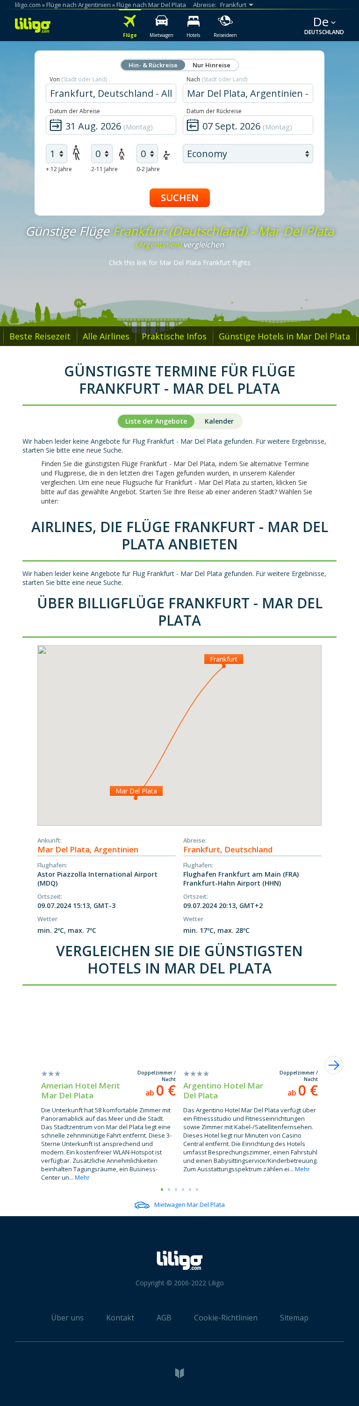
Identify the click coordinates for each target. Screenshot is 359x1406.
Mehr (82, 1177)
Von (78, 79)
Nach (217, 79)
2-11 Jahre (104, 169)
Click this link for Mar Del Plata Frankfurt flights (180, 262)
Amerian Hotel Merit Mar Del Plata (80, 1090)
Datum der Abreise (75, 111)
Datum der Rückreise (214, 111)
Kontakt (120, 1317)
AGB (164, 1317)
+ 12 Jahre (59, 169)
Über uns (67, 1317)
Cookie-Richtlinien (226, 1317)
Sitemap (294, 1317)
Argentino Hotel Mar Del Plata (223, 1090)
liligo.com (28, 4)
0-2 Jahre (148, 169)
